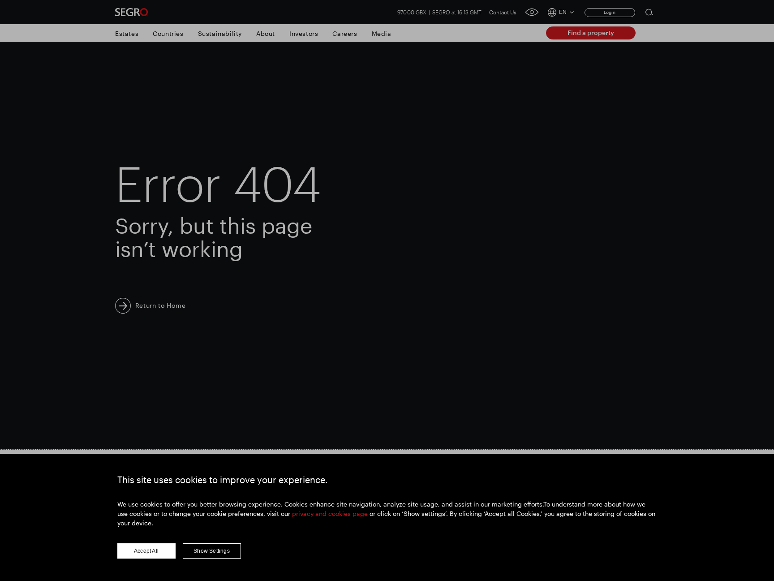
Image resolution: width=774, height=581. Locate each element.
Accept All (146, 551)
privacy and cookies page (330, 513)
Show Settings (212, 551)
